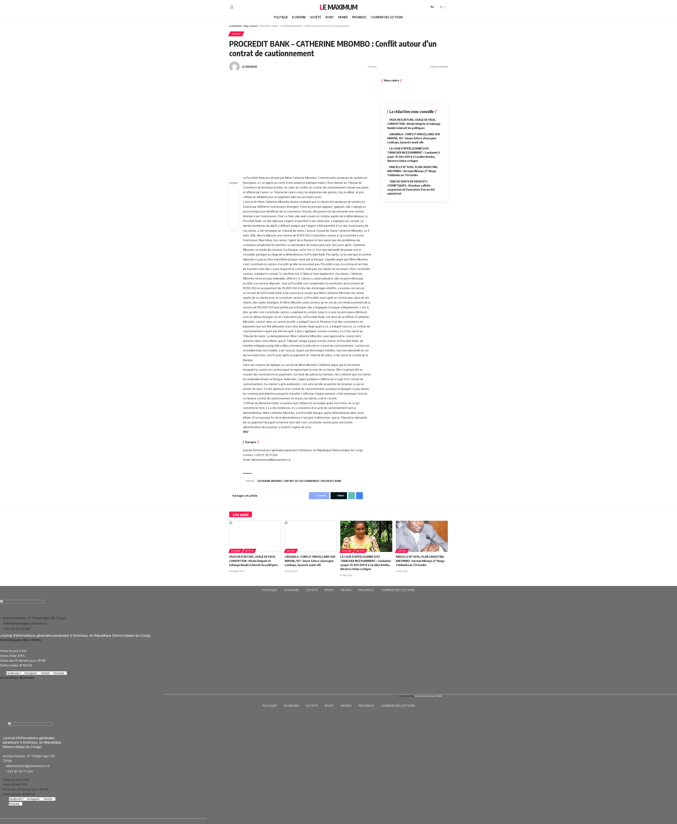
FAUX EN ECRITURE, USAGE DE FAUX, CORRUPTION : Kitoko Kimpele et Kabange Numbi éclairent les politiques (413, 124)
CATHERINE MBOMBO (269, 480)
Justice (236, 33)
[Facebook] (237, 7)
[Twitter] (241, 7)
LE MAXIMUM (249, 66)
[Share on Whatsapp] (391, 66)
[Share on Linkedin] (396, 66)
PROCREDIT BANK (331, 480)
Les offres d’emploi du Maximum (20, 690)
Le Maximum (338, 7)
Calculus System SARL (428, 696)
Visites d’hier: (9, 656)
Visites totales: (10, 665)
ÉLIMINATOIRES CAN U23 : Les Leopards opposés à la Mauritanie (76, 695)
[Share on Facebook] (380, 66)
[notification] (421, 7)
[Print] (418, 66)
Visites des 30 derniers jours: (18, 660)
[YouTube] (245, 7)
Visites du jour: (9, 651)
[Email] (407, 66)
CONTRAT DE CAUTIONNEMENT (301, 480)
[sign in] (232, 7)
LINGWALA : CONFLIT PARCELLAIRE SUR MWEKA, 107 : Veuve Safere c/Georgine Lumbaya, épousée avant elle (413, 138)
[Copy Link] (413, 66)
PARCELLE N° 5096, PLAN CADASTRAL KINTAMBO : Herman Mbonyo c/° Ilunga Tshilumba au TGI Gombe (412, 171)
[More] (424, 66)
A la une (235, 551)
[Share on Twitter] (385, 66)
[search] (426, 7)
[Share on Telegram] (402, 66)
